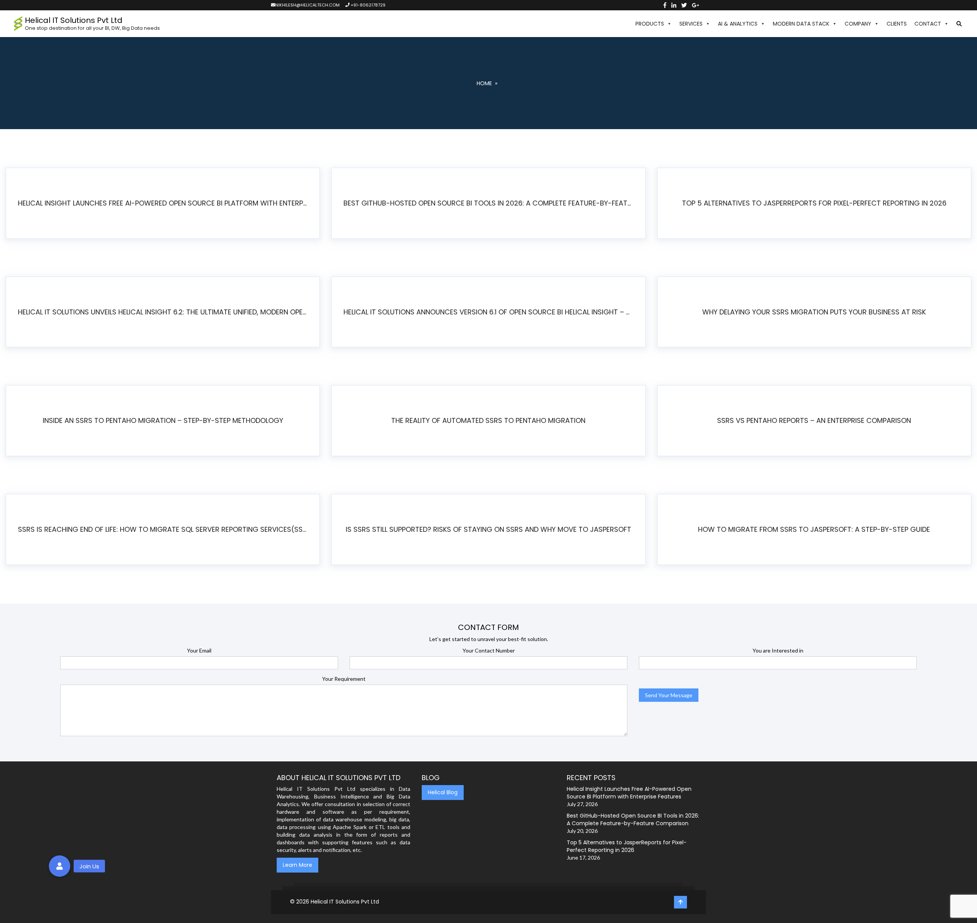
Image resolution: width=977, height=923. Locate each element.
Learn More (297, 865)
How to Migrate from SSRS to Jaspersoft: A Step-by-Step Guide (814, 529)
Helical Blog (443, 792)
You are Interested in (778, 650)
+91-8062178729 (367, 5)
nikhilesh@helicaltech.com (307, 5)
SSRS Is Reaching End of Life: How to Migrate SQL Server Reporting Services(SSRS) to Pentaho (166, 529)
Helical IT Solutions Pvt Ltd (345, 901)
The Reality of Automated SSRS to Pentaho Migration (488, 420)
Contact (927, 24)
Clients (897, 24)
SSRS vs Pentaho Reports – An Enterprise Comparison (814, 420)
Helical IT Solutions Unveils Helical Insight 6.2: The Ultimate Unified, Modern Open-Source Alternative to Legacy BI (166, 312)
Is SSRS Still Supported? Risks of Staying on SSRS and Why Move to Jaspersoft (488, 529)
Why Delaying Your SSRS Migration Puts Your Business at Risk (814, 312)
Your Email (199, 650)
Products (649, 24)
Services (691, 24)
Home (484, 83)
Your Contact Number (489, 650)
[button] (959, 23)
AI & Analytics (738, 24)
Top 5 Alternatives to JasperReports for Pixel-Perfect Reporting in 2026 (814, 203)
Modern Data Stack (801, 24)
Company (858, 24)
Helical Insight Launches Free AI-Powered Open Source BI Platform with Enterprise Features (166, 203)
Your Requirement (344, 678)
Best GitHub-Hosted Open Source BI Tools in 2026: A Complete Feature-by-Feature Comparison (491, 203)
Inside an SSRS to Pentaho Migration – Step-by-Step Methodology (163, 420)
